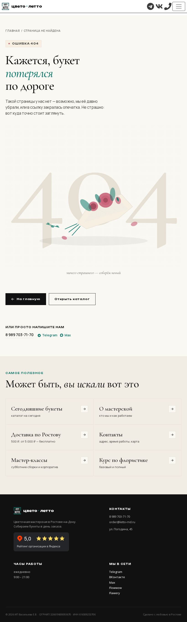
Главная (12, 31)
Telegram (115, 572)
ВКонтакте (117, 577)
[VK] (159, 6)
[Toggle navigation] (178, 6)
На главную (28, 299)
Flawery (114, 593)
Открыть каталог (72, 299)
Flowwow (115, 588)
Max (112, 582)
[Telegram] (150, 6)
